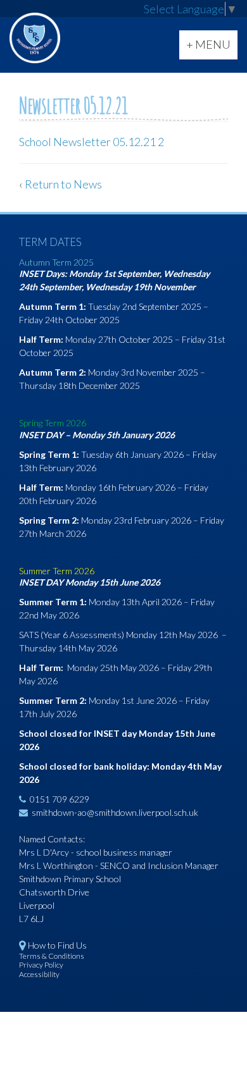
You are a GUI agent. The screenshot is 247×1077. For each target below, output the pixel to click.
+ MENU (212, 48)
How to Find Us (57, 945)
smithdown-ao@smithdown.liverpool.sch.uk (115, 812)
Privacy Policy (41, 964)
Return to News (63, 184)
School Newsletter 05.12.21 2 (91, 142)
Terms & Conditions (51, 956)
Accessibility (39, 974)
